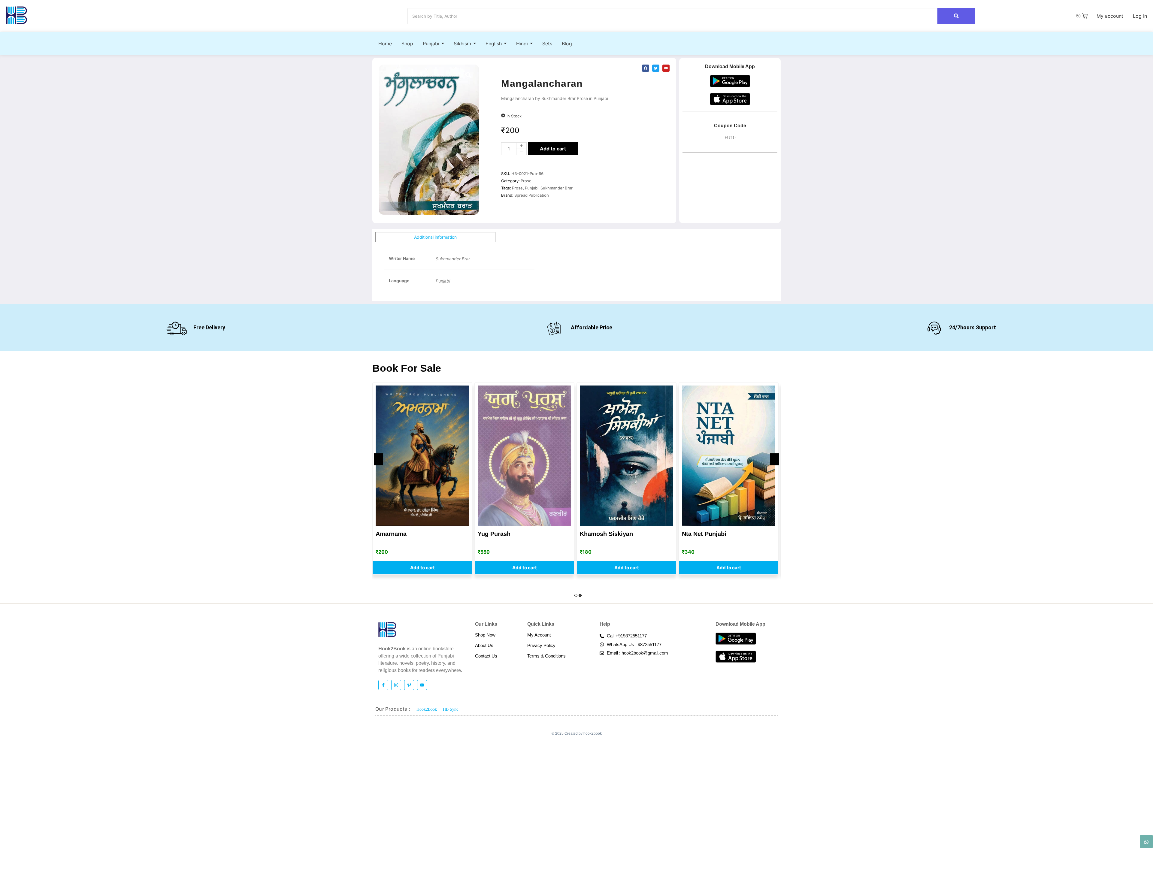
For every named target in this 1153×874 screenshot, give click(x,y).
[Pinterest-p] (409, 685)
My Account (539, 634)
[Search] (956, 16)
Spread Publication (531, 195)
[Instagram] (396, 685)
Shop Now (485, 634)
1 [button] (575, 595)
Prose (526, 180)
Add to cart (553, 149)
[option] (422, 478)
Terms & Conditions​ (546, 655)
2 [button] (580, 595)
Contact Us (486, 655)
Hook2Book (426, 709)
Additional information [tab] (435, 237)
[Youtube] (422, 685)
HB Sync (450, 709)
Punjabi (531, 188)
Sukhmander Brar (556, 188)
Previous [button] (378, 459)
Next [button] (774, 459)
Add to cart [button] (422, 567)
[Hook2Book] (16, 15)
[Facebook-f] (383, 685)
